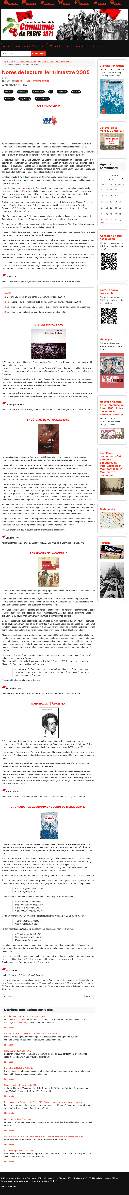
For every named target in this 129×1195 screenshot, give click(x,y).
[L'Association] (65, 46)
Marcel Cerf (76, 91)
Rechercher (40, 53)
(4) (88, 202)
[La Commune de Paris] (41, 46)
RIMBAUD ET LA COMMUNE (17, 1051)
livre (50, 91)
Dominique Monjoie (42, 99)
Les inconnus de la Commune (17, 1119)
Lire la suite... (10, 1028)
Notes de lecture (38, 91)
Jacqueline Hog (25, 99)
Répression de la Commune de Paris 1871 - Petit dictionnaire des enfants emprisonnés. (43, 1102)
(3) (23, 191)
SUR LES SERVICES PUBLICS (18, 1068)
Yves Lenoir (8, 91)
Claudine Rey (22, 91)
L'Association (55, 46)
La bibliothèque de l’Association (18, 1150)
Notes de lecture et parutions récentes (32, 81)
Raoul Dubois (9, 99)
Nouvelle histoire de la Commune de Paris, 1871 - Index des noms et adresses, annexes (43, 1136)
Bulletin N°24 (62, 91)
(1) (48, 144)
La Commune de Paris (26, 46)
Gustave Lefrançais (20, 1023)
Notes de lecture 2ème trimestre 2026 (21, 1085)
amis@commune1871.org (107, 1178)
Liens (102, 46)
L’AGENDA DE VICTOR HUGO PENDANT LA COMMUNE (31, 1034)
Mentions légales (8, 1186)
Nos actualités (81, 46)
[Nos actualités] (91, 46)
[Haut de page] (124, 1190)
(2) (68, 144)
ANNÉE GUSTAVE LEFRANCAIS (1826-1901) (25, 1017)
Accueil (7, 46)
